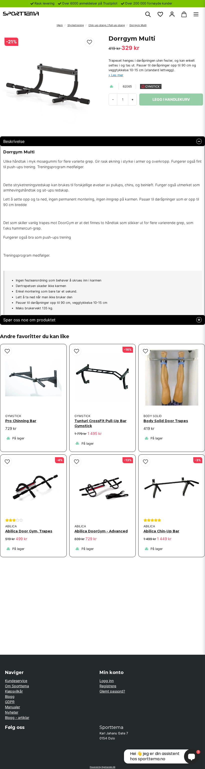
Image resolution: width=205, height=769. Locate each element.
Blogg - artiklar (17, 717)
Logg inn (107, 681)
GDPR (9, 702)
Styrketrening (76, 25)
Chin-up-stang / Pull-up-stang (106, 25)
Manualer (12, 707)
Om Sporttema (17, 686)
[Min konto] (172, 14)
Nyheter (11, 712)
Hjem (60, 25)
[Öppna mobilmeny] (196, 14)
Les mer (117, 75)
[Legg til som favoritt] (160, 14)
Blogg (9, 696)
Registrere (108, 686)
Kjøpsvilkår (14, 691)
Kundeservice (16, 681)
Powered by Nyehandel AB (102, 767)
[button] (89, 42)
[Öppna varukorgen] (184, 14)
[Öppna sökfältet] (148, 14)
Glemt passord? (112, 691)
